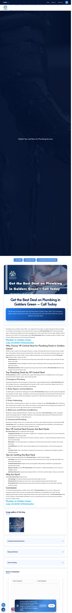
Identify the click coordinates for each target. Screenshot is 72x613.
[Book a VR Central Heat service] (3, 610)
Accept (52, 605)
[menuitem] (11, 5)
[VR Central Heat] (5, 8)
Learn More (43, 605)
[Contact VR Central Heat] (3, 605)
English (5, 2)
